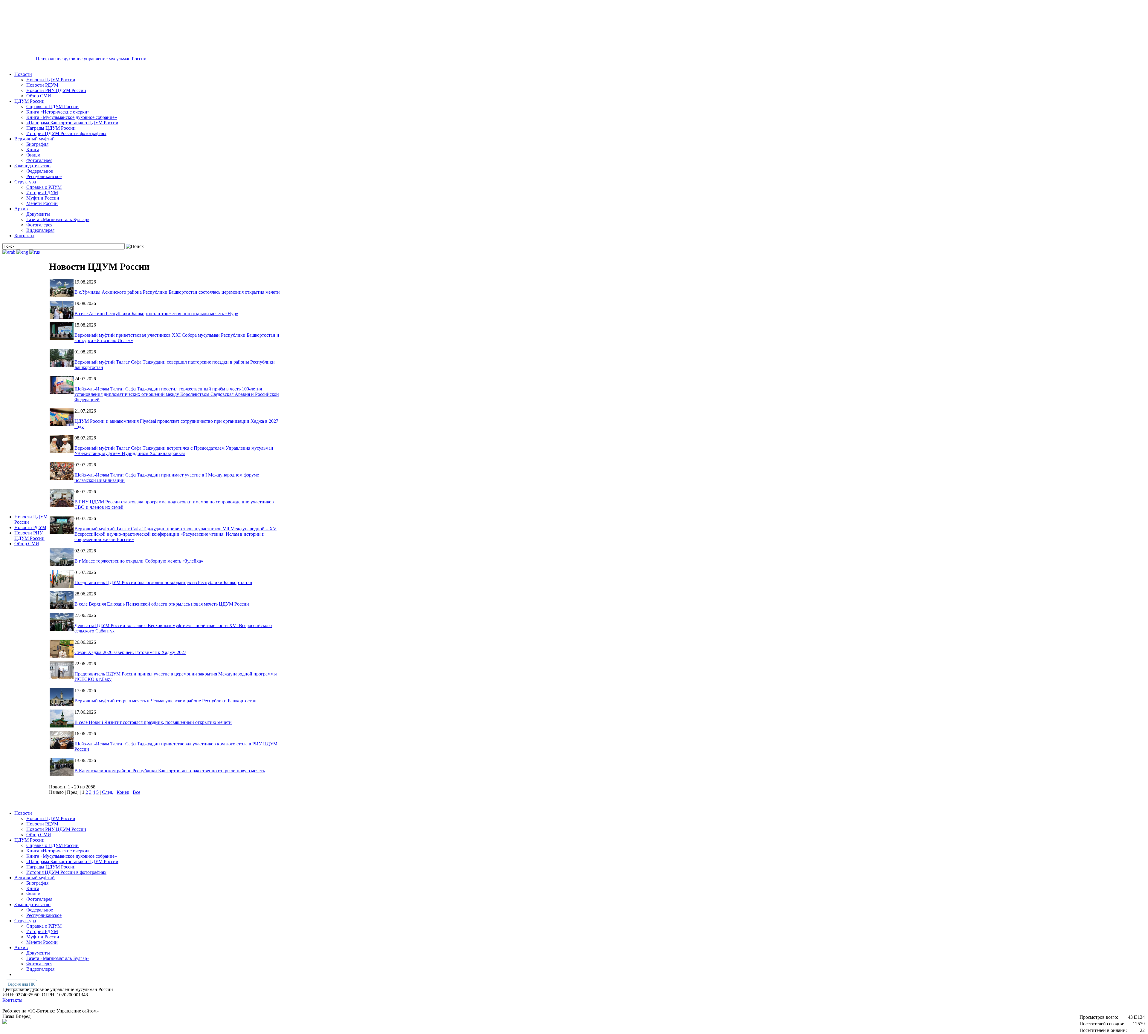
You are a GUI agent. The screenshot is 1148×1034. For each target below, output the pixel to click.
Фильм (33, 154)
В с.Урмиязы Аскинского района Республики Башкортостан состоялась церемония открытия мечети (177, 292)
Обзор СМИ (38, 95)
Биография (37, 144)
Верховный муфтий (34, 138)
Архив (21, 208)
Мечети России (42, 203)
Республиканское (44, 176)
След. (107, 792)
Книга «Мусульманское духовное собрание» (71, 117)
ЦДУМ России (29, 101)
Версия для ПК (21, 984)
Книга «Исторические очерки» (58, 111)
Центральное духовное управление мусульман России (91, 58)
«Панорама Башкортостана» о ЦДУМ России (72, 122)
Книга (32, 149)
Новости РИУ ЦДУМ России (56, 90)
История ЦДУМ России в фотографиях (66, 133)
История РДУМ (42, 192)
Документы (38, 214)
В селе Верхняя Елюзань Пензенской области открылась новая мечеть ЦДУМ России (161, 603)
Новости (23, 74)
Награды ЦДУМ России (51, 128)
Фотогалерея (39, 160)
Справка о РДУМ (44, 187)
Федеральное (39, 171)
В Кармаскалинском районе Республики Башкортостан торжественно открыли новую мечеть (169, 770)
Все (136, 792)
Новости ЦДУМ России (50, 79)
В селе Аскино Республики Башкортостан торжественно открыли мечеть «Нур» (156, 313)
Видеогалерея (40, 230)
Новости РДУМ (42, 85)
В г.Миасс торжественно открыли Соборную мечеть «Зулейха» (138, 560)
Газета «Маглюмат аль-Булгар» (57, 219)
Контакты (24, 235)
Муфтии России (42, 197)
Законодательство (32, 165)
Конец (123, 792)
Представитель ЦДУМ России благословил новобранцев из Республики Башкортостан (163, 582)
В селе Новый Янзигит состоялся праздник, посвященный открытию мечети (153, 722)
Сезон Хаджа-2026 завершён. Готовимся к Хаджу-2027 (130, 652)
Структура (25, 181)
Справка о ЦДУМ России (52, 106)
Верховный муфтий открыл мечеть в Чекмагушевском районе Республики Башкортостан (165, 700)
